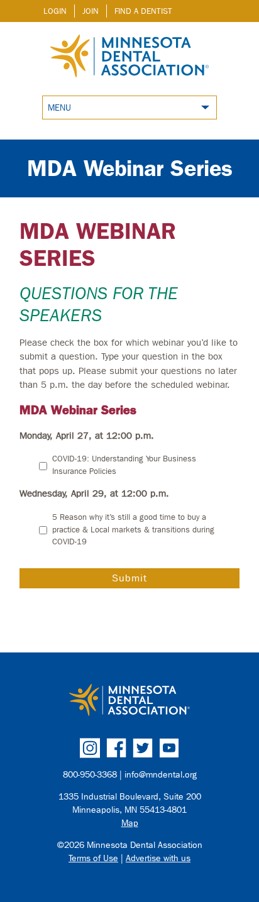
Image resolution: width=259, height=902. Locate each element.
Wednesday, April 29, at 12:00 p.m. (94, 493)
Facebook (116, 748)
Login (55, 11)
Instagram (90, 748)
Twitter (143, 748)
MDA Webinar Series (130, 168)
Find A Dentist (143, 11)
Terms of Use (93, 858)
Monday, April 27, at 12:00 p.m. (86, 435)
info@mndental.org (160, 774)
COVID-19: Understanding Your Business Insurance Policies (124, 465)
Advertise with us (158, 858)
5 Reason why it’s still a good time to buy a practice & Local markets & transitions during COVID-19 (133, 529)
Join (90, 11)
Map (129, 823)
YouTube (169, 748)
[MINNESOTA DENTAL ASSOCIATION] (129, 701)
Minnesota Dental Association (129, 57)
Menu (59, 107)
